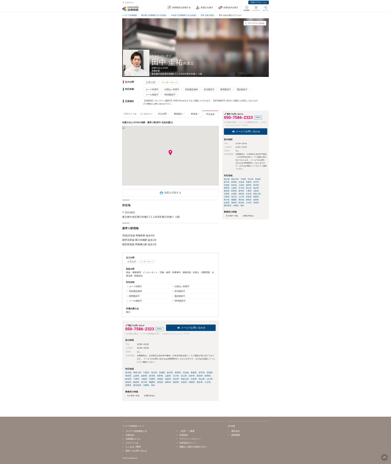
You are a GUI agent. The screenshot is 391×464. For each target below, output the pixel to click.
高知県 (160, 382)
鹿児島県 (137, 385)
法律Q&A (130, 435)
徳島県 (168, 382)
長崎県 (192, 382)
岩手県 (202, 372)
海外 (153, 385)
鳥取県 (128, 382)
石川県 (176, 376)
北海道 (186, 372)
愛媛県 (152, 382)
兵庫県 (152, 379)
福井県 (192, 376)
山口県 (210, 379)
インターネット (169, 82)
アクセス (210, 114)
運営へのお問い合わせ (136, 451)
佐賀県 (184, 382)
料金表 (194, 114)
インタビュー (146, 114)
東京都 (128, 372)
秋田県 (128, 376)
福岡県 (176, 382)
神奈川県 (137, 372)
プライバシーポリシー (190, 439)
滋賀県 (168, 379)
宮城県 (210, 372)
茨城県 (162, 372)
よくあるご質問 (133, 447)
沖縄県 (146, 385)
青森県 (194, 372)
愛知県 (200, 376)
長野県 (160, 376)
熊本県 (200, 382)
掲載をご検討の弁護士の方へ (193, 447)
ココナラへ (129, 3)
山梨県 (168, 376)
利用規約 (183, 435)
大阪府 (144, 379)
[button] (170, 153)
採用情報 (235, 435)
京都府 (160, 379)
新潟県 (152, 376)
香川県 (144, 382)
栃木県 (170, 372)
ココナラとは (132, 443)
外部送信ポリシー (188, 443)
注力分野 (162, 114)
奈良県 (176, 379)
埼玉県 (154, 372)
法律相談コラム (133, 439)
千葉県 (146, 372)
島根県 (136, 382)
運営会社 (235, 431)
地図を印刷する (172, 192)
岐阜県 (128, 379)
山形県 (136, 376)
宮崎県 (128, 385)
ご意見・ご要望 (186, 431)
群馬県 (178, 372)
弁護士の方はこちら (258, 2)
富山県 (184, 376)
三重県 (136, 379)
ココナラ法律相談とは (136, 431)
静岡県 (208, 376)
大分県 (208, 382)
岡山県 (202, 379)
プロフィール (130, 114)
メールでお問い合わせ (193, 327)
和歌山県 (185, 379)
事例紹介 (178, 114)
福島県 (144, 376)
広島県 (194, 379)
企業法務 (150, 82)
